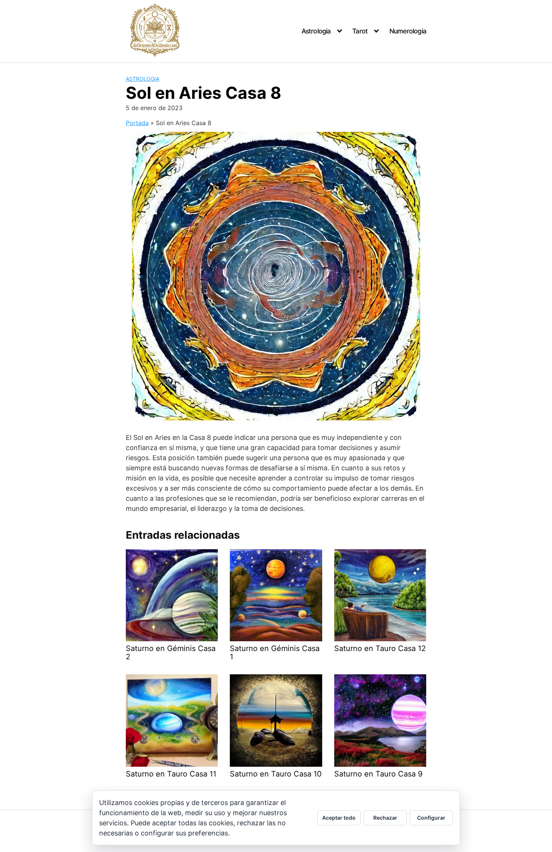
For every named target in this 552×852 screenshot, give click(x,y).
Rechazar (385, 817)
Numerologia (407, 31)
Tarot (360, 31)
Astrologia (316, 31)
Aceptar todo (339, 817)
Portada (137, 123)
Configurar (431, 817)
